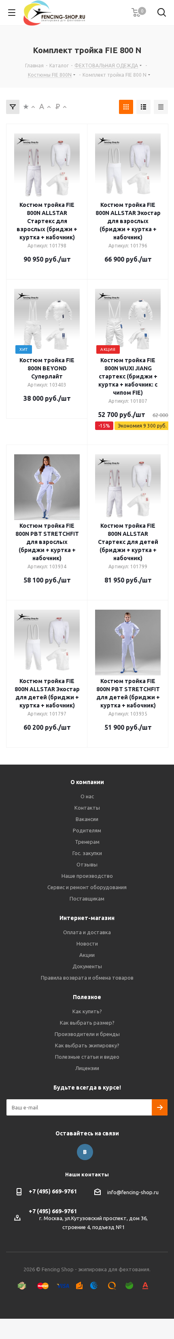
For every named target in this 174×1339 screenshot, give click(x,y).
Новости (87, 943)
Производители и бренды (87, 1034)
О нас (87, 796)
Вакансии (87, 819)
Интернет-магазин (87, 918)
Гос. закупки (87, 853)
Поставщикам (87, 898)
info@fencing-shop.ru (133, 1192)
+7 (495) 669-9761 (53, 1191)
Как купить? (87, 1011)
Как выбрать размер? (87, 1022)
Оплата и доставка (87, 932)
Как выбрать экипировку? (87, 1045)
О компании (87, 782)
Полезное (87, 997)
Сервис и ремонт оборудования (87, 887)
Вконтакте (85, 1152)
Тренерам (87, 842)
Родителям (87, 830)
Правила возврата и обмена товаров (87, 977)
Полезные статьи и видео (87, 1057)
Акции (87, 955)
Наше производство (87, 876)
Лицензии (87, 1068)
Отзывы (87, 864)
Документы (87, 966)
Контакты (87, 807)
